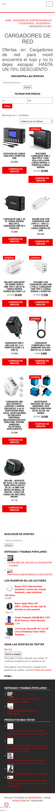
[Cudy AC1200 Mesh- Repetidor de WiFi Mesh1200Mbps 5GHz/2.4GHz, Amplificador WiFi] (10, 725)
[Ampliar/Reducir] (1, 807)
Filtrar (7, 106)
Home (8, 20)
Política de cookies (42, 669)
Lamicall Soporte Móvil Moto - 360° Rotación (28, 773)
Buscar (27, 87)
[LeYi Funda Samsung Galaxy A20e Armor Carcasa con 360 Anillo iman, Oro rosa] (10, 755)
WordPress (35, 797)
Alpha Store (19, 800)
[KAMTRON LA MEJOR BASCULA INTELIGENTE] (10, 569)
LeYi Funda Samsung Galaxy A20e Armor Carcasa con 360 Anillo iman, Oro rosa (26, 762)
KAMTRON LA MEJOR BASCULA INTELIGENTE (30, 574)
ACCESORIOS (43, 23)
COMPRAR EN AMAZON (15, 170)
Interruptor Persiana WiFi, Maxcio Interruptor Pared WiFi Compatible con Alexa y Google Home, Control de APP (28, 748)
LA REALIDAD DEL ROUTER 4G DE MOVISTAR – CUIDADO (24, 700)
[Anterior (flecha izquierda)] (1, 810)
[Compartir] (7, 807)
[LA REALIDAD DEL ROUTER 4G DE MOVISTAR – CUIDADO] (10, 557)
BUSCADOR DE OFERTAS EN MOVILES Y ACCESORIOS (32, 22)
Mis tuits (8, 649)
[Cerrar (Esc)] (10, 807)
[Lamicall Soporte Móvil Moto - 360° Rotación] (10, 768)
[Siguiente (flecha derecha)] (4, 810)
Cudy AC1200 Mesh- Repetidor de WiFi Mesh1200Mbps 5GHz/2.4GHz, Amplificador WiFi (27, 733)
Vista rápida (25, 130)
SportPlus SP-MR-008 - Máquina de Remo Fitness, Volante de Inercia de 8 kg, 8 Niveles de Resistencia (28, 783)
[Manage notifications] (6, 804)
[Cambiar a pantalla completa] (4, 807)
